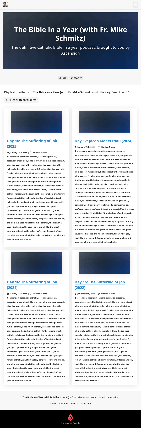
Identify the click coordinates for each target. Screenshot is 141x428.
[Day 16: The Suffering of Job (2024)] (36, 263)
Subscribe (86, 403)
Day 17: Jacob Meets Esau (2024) (103, 140)
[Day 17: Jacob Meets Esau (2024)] (104, 122)
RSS (64, 78)
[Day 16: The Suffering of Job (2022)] (104, 263)
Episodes (63, 403)
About (53, 403)
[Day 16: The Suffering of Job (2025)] (36, 122)
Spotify (78, 78)
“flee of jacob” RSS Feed (22, 100)
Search (74, 403)
